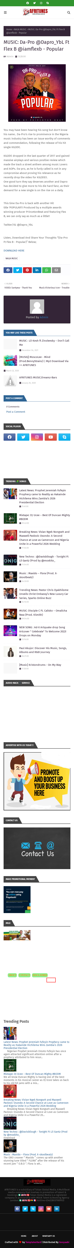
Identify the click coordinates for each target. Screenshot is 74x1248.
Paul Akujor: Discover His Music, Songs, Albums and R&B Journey (43, 650)
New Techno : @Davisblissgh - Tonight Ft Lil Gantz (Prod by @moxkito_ (43, 558)
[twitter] (34, 3)
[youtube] (51, 437)
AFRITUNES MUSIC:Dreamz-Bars (38, 377)
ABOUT (12, 975)
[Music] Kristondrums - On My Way (40, 664)
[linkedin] (56, 1209)
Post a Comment (15, 411)
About (35, 1236)
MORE (51, 980)
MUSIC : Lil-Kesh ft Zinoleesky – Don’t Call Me (44, 342)
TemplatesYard (33, 1242)
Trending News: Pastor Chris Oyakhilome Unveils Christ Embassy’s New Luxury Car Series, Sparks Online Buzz (43, 594)
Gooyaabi (64, 1242)
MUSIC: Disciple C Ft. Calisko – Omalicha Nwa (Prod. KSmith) (43, 612)
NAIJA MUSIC (20, 29)
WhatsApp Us (48, 1236)
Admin (10, 56)
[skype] (47, 3)
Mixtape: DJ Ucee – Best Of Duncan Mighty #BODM (44, 517)
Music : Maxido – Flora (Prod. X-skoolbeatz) (38, 575)
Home (9, 29)
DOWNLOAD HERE (14, 250)
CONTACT (24, 975)
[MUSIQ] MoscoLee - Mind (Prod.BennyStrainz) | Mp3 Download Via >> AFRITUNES (43, 361)
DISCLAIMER (40, 975)
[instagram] (41, 3)
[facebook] (28, 3)
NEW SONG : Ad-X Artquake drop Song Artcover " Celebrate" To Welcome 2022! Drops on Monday (42, 631)
